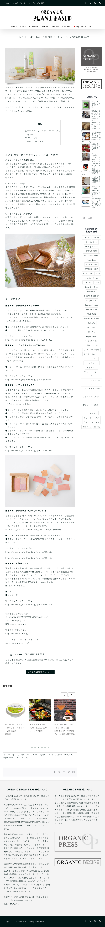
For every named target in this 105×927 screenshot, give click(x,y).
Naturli (88, 287)
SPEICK (91, 331)
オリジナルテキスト (34, 141)
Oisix (96, 287)
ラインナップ (31, 138)
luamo (59, 754)
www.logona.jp (18, 624)
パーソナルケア (91, 363)
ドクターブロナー (91, 354)
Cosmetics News (91, 255)
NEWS (35, 754)
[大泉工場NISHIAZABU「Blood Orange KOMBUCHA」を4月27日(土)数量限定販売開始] (40, 710)
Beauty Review (91, 246)
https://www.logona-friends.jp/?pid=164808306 (28, 604)
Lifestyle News (91, 278)
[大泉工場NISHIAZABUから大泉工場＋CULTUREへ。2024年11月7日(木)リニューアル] (65, 710)
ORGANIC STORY (91, 296)
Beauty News (49, 754)
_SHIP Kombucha (91, 349)
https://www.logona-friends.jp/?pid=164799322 (29, 379)
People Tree (91, 309)
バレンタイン (91, 358)
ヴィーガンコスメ (22, 757)
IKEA (98, 273)
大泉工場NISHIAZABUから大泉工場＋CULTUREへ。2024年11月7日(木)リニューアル (65, 729)
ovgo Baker (91, 300)
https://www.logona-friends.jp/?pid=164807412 (28, 557)
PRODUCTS (67, 754)
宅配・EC (87, 426)
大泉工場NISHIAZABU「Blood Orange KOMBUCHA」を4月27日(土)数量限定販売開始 (40, 729)
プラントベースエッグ (91, 374)
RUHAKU (91, 322)
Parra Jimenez (91, 305)
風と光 (97, 426)
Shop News (91, 327)
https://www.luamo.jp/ (16, 633)
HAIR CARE (87, 273)
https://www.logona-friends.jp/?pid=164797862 (28, 339)
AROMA (96, 237)
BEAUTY (28, 754)
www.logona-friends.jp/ (17, 643)
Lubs (97, 282)
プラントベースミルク (91, 398)
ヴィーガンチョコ (91, 422)
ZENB (95, 345)
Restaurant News (91, 318)
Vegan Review (91, 340)
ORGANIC (91, 291)
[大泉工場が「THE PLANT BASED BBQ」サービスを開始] (15, 710)
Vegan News (8, 757)
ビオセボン (91, 367)
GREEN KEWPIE (91, 269)
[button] (90, 26)
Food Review (91, 264)
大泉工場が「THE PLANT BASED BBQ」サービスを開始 (14, 727)
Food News (91, 260)
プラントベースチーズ (91, 382)
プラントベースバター (91, 390)
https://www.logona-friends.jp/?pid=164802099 (28, 450)
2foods (87, 237)
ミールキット (91, 413)
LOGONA (88, 282)
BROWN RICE (91, 251)
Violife (87, 345)
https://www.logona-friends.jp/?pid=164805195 (28, 551)
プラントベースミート (91, 407)
